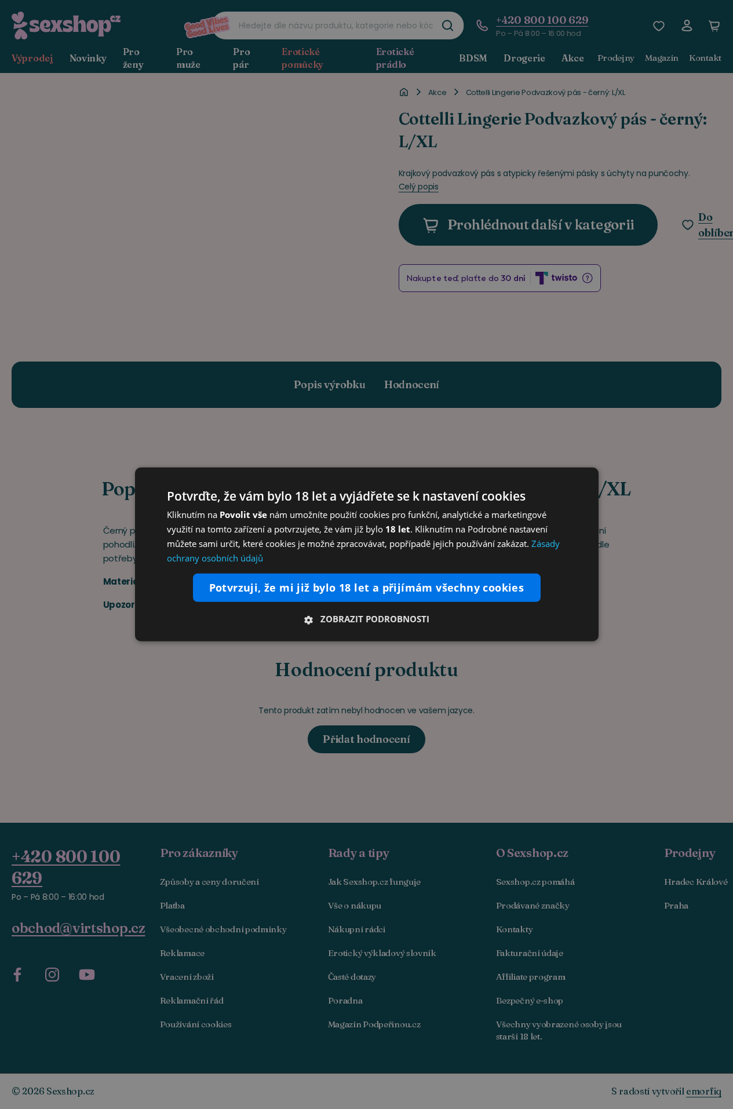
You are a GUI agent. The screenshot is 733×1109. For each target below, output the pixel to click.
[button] (367, 619)
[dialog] (367, 554)
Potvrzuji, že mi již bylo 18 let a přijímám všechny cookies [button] (366, 587)
